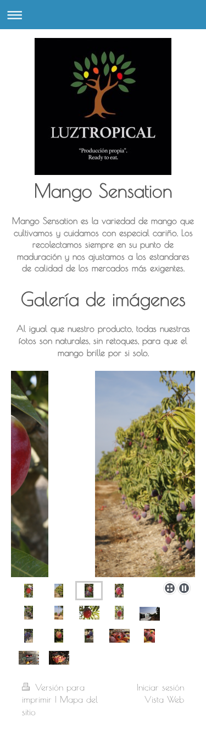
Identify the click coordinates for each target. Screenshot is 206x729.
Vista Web (164, 699)
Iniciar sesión (160, 687)
